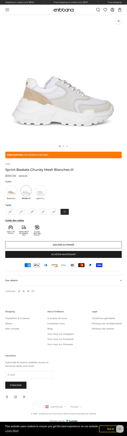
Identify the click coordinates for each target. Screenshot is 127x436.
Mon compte (12, 328)
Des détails (11, 280)
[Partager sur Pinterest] (28, 291)
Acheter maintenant (63, 254)
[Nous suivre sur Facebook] (7, 397)
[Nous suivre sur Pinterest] (24, 397)
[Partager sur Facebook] (19, 291)
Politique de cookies (103, 328)
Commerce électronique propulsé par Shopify (74, 414)
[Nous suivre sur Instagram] (15, 397)
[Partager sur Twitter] (23, 291)
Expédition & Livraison (17, 318)
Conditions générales (103, 318)
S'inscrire (16, 385)
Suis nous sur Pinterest (60, 344)
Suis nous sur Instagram (60, 334)
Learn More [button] (12, 430)
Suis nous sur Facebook (60, 339)
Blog (50, 328)
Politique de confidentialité (107, 323)
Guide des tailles (14, 220)
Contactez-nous (56, 323)
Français (74, 407)
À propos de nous (57, 318)
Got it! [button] (110, 429)
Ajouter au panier (63, 245)
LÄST (7, 164)
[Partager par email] (33, 291)
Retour (9, 323)
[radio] (11, 192)
